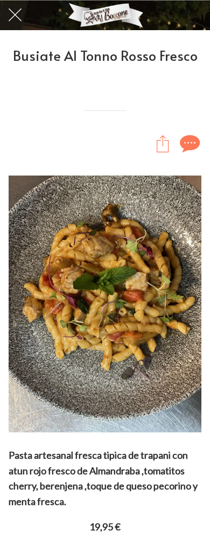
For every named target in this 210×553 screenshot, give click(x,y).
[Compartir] (163, 143)
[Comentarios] (188, 143)
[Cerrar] (15, 15)
